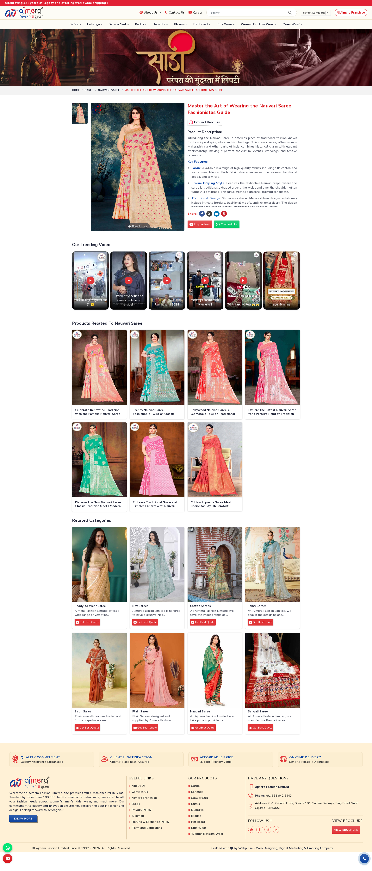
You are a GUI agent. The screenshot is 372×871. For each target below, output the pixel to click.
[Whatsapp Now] (7, 847)
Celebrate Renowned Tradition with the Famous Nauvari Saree (97, 412)
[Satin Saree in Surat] (99, 670)
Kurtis (139, 24)
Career (197, 13)
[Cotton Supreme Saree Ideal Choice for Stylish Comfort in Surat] (215, 460)
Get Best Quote (89, 622)
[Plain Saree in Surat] (157, 670)
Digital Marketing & (292, 848)
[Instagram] (267, 829)
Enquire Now (202, 224)
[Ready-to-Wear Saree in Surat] (99, 564)
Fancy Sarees (257, 606)
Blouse (179, 24)
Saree (74, 24)
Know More (23, 818)
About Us (151, 13)
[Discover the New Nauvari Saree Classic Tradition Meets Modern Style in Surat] (99, 460)
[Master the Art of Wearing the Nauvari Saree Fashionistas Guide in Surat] (80, 114)
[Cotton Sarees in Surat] (215, 564)
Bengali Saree (258, 711)
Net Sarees (140, 606)
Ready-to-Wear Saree (90, 606)
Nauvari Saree (109, 90)
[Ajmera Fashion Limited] (24, 12)
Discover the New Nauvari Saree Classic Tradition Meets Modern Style (98, 505)
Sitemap (138, 816)
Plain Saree (140, 711)
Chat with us (229, 224)
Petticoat (200, 24)
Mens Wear (291, 24)
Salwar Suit (117, 24)
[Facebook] (259, 829)
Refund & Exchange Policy (150, 822)
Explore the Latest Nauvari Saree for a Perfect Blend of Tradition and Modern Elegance (272, 412)
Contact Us (177, 13)
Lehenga (93, 24)
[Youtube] (251, 829)
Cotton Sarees (200, 606)
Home (76, 90)
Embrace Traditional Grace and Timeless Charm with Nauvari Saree (155, 505)
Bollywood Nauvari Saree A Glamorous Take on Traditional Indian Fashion (213, 412)
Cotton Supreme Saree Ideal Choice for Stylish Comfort (211, 504)
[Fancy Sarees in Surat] (272, 564)
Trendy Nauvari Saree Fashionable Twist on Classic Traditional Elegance (153, 412)
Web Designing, (267, 848)
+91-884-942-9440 (278, 796)
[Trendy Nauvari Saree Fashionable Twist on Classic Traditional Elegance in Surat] (157, 367)
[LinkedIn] (276, 829)
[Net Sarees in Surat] (157, 564)
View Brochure (346, 830)
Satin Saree (83, 711)
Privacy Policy (141, 810)
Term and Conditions (147, 828)
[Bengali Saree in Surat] (272, 670)
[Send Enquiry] (7, 858)
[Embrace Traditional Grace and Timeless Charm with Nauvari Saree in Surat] (157, 460)
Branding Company (320, 848)
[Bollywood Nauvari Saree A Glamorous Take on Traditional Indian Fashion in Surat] (215, 367)
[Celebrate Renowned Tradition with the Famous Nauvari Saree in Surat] (99, 367)
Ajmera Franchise (352, 13)
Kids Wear (224, 24)
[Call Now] (364, 858)
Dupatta (159, 24)
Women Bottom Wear (257, 24)
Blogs (136, 804)
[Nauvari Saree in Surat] (215, 670)
